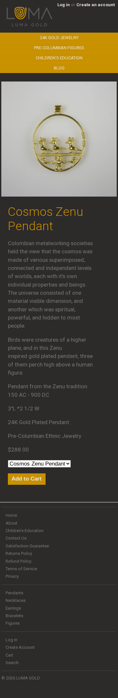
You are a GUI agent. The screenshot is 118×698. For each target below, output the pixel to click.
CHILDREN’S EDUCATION (59, 57)
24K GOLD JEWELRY (59, 37)
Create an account (95, 4)
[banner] (29, 25)
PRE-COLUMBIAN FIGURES (59, 47)
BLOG (59, 68)
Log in (63, 4)
